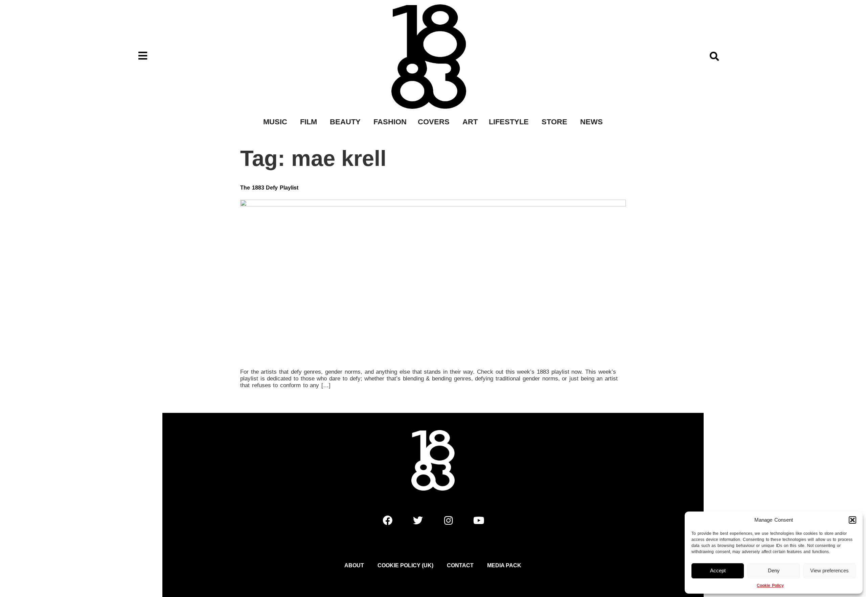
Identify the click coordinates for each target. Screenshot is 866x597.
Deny (774, 570)
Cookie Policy (770, 585)
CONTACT (460, 565)
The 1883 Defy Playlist (269, 188)
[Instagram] (448, 520)
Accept (718, 570)
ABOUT (354, 565)
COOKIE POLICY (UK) (405, 565)
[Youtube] (478, 520)
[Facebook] (387, 520)
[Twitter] (418, 520)
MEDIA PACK (504, 565)
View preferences (829, 570)
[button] (852, 520)
